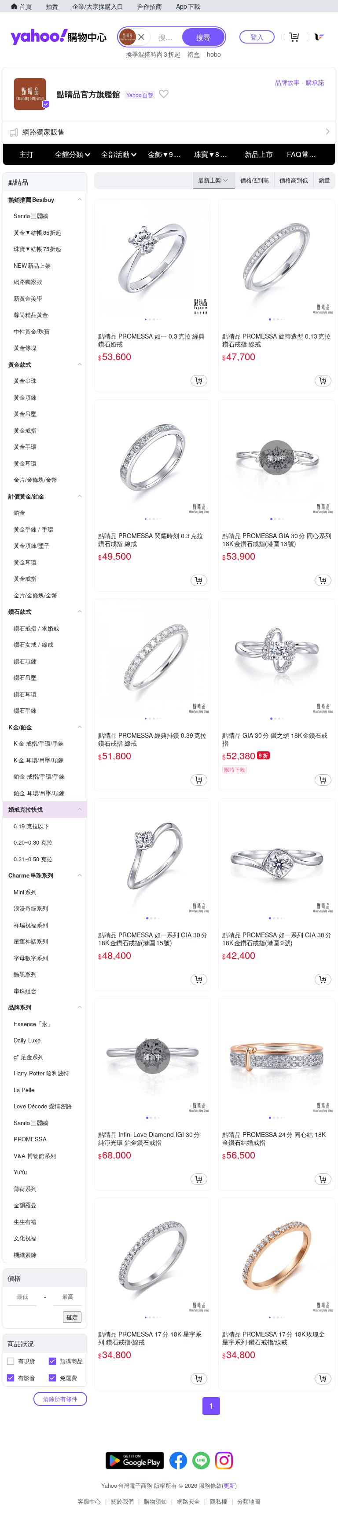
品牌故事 (287, 82)
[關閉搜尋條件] (141, 37)
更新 (229, 1485)
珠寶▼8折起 (214, 154)
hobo (214, 54)
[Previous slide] (100, 258)
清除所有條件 (60, 1399)
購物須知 (155, 1501)
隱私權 (218, 1501)
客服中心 (89, 1501)
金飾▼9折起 (168, 154)
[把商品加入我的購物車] (199, 380)
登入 (257, 36)
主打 (26, 154)
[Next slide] (205, 258)
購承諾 (315, 82)
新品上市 (259, 154)
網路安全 (188, 1501)
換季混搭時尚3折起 (153, 54)
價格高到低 (293, 180)
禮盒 (193, 54)
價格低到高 (254, 180)
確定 (72, 1317)
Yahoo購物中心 (59, 36)
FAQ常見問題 (307, 154)
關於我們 (122, 1501)
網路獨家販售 (43, 132)
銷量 (324, 180)
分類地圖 (248, 1501)
